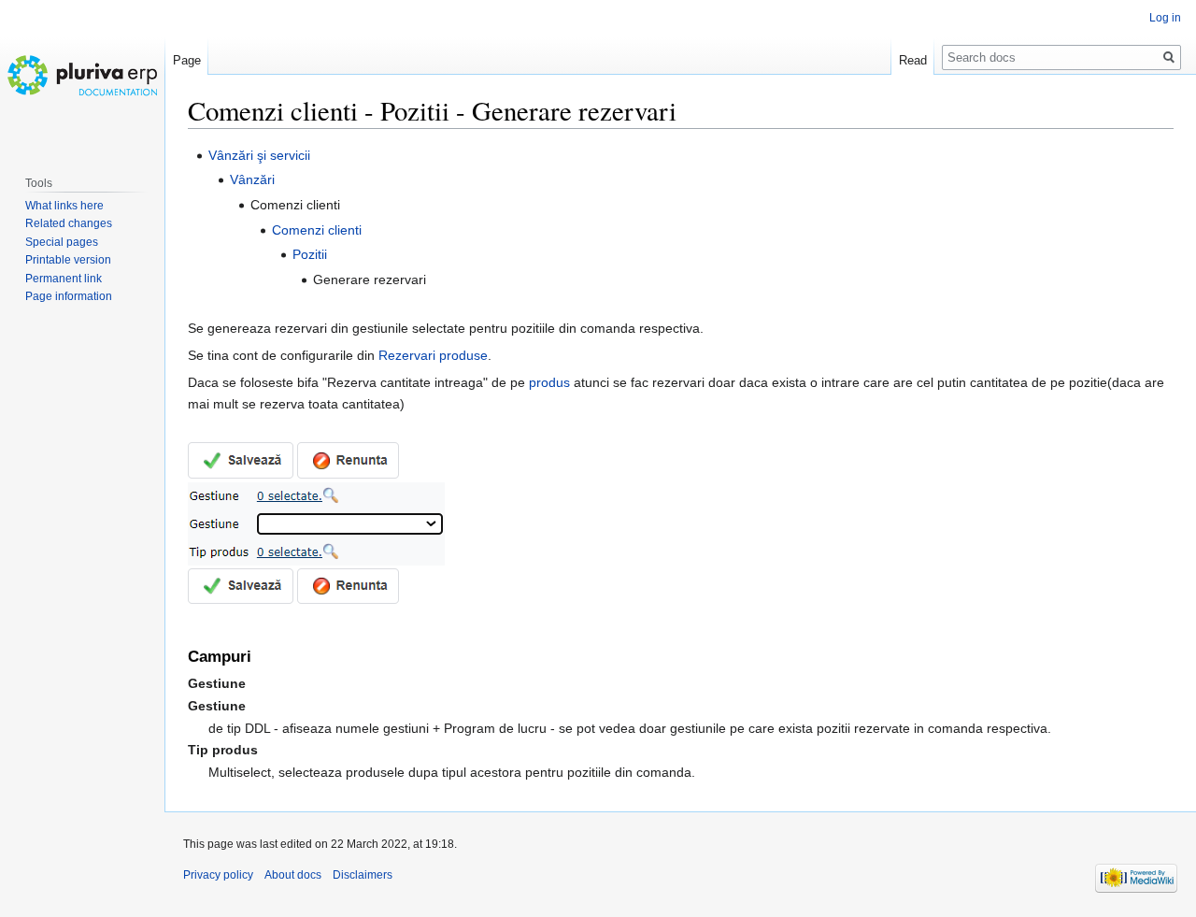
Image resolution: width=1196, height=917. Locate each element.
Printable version (68, 259)
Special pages (61, 242)
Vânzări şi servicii (259, 155)
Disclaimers (362, 874)
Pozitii (309, 254)
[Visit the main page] (82, 75)
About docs (292, 874)
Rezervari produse (433, 355)
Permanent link (63, 278)
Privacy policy (218, 874)
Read (913, 60)
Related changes (68, 223)
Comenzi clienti (317, 229)
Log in (1165, 17)
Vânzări (252, 179)
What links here (64, 205)
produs (549, 382)
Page (187, 60)
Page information (68, 296)
